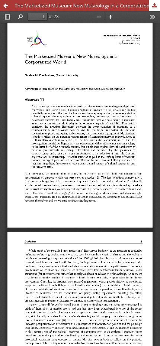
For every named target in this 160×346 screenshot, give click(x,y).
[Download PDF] (154, 5)
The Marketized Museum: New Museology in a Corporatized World (87, 5)
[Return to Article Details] (5, 5)
